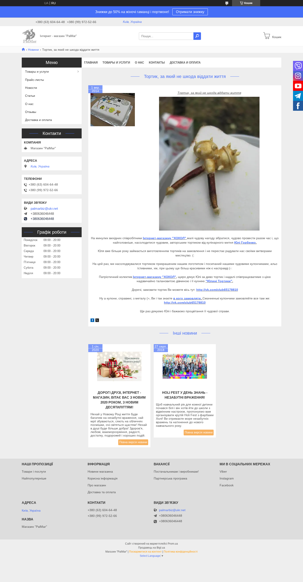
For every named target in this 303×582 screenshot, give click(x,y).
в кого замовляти (187, 298)
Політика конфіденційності (181, 551)
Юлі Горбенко (245, 242)
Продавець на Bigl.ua (151, 547)
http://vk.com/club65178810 (217, 289)
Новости (31, 87)
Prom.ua (173, 543)
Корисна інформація (103, 478)
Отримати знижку (190, 12)
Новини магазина (100, 471)
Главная (91, 62)
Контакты (157, 62)
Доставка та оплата (102, 492)
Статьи (30, 95)
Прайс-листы (34, 79)
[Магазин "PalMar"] (29, 36)
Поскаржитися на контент (145, 551)
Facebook (227, 485)
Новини (33, 49)
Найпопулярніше (34, 478)
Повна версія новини (133, 442)
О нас (139, 62)
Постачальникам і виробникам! (176, 471)
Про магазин (97, 485)
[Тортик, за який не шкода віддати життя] (113, 109)
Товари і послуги (34, 471)
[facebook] (92, 321)
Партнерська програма (170, 478)
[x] (97, 321)
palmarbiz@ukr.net (44, 208)
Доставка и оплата (185, 62)
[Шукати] (197, 36)
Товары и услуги (116, 62)
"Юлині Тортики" (219, 281)
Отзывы (30, 112)
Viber (223, 471)
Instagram (227, 478)
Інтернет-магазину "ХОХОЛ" (164, 238)
